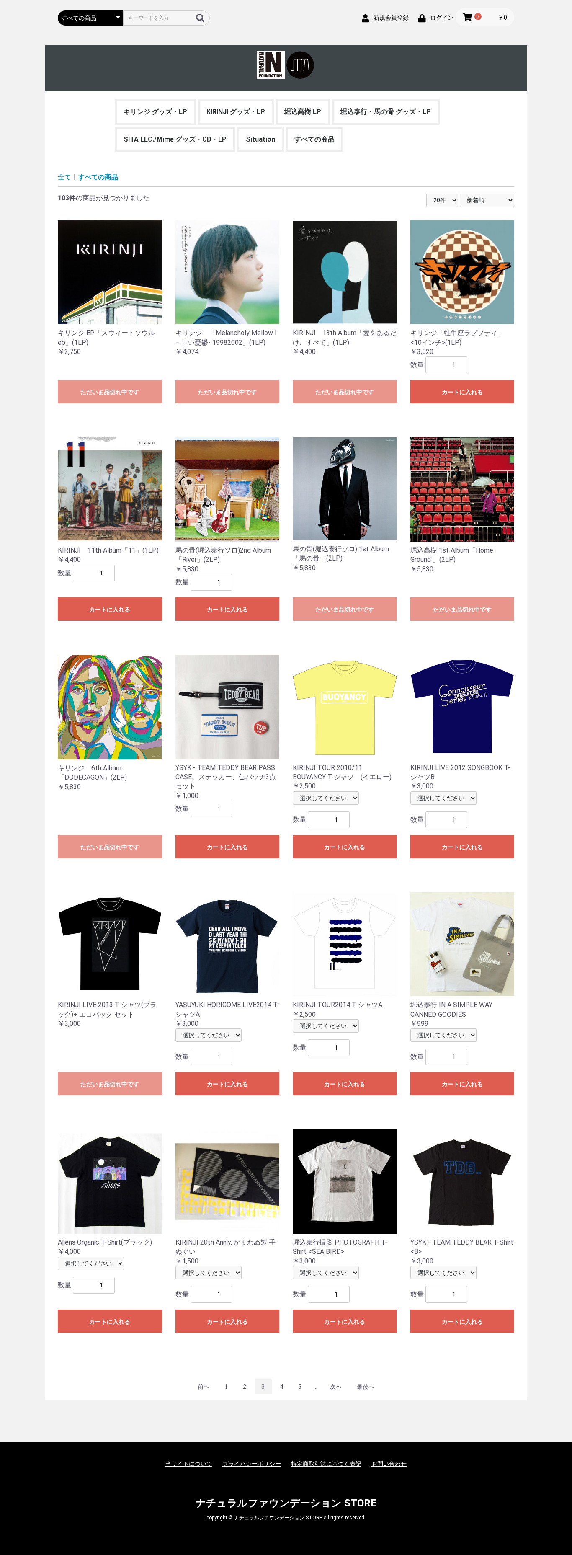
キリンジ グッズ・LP (155, 112)
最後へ (365, 1386)
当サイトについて (188, 1463)
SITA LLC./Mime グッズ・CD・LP (175, 139)
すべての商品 (314, 139)
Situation (260, 139)
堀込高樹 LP (302, 112)
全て (64, 177)
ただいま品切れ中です (109, 392)
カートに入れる (462, 392)
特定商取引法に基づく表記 (326, 1463)
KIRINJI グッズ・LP (235, 112)
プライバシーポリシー (251, 1463)
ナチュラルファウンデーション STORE (286, 1503)
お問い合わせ (389, 1463)
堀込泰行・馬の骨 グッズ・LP (385, 112)
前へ (203, 1386)
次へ (336, 1386)
